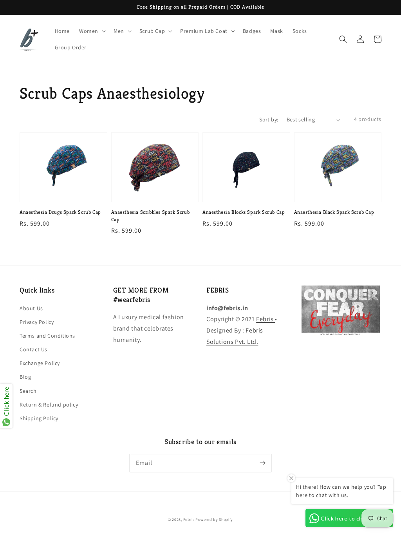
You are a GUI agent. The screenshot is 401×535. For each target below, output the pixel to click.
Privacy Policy (37, 321)
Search (28, 390)
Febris (265, 319)
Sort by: (268, 119)
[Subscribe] (262, 463)
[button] (343, 39)
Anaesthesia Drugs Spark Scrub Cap (60, 212)
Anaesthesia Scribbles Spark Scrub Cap (150, 215)
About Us (31, 308)
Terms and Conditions (47, 335)
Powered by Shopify (214, 519)
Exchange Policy (40, 363)
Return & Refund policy (49, 404)
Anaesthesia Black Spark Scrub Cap (334, 212)
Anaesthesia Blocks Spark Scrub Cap (243, 212)
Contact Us (33, 349)
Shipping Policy (39, 418)
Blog (25, 376)
